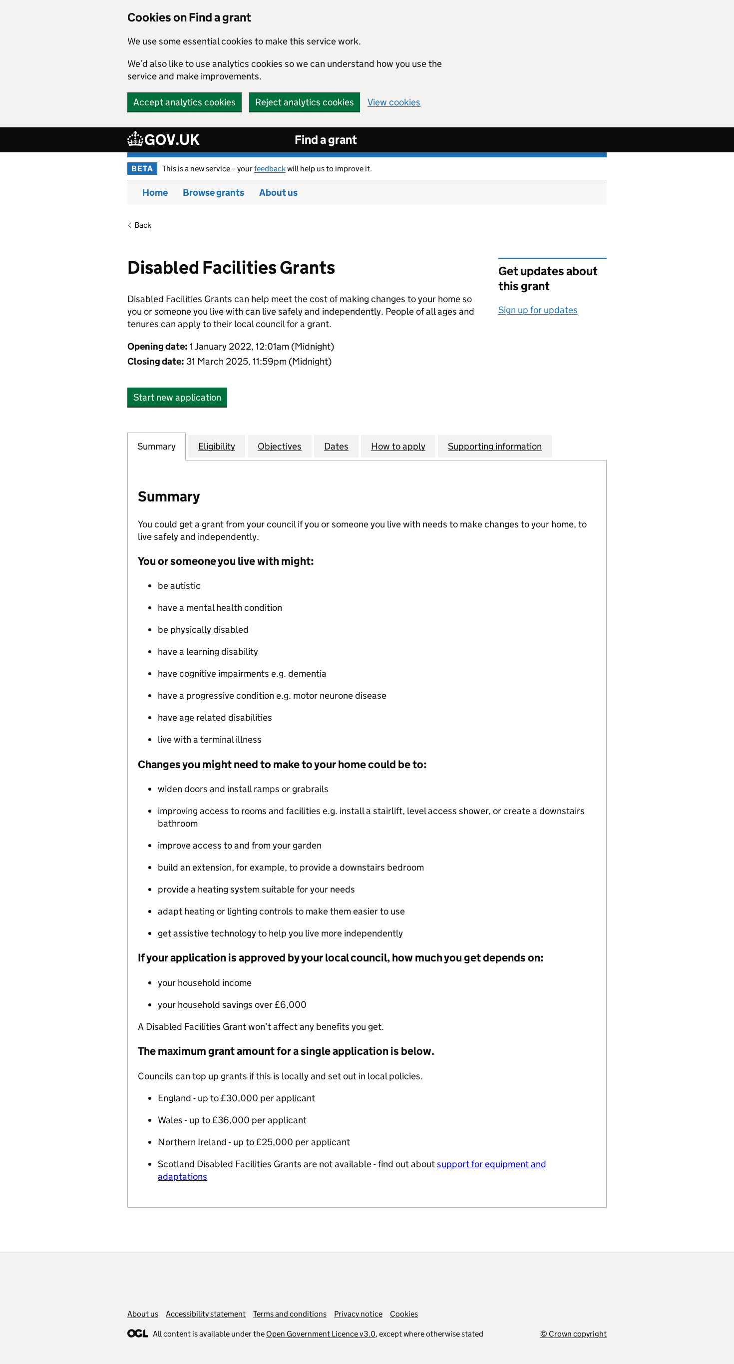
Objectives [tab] (280, 446)
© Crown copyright (573, 1334)
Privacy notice (358, 1314)
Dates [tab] (336, 446)
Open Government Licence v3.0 (320, 1334)
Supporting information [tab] (495, 446)
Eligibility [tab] (216, 446)
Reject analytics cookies (304, 102)
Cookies (404, 1314)
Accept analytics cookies (184, 102)
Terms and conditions (290, 1314)
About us (278, 192)
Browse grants (213, 192)
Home (155, 192)
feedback (270, 168)
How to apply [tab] (398, 446)
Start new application (177, 397)
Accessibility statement (206, 1314)
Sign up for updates (538, 310)
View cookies (393, 102)
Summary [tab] (156, 446)
